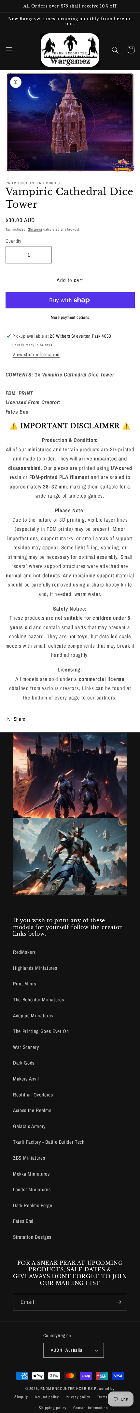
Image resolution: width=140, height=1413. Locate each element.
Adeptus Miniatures (33, 1015)
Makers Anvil (26, 1078)
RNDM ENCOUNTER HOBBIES (66, 1388)
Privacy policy (78, 1397)
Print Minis (24, 983)
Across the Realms (32, 1110)
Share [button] (19, 718)
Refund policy (47, 1397)
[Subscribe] (119, 1302)
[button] (9, 50)
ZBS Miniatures (29, 1157)
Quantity (13, 241)
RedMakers (24, 952)
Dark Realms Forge (32, 1205)
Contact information (90, 1407)
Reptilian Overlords (33, 1094)
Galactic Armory (29, 1126)
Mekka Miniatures (31, 1173)
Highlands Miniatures (35, 968)
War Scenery (26, 1047)
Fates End (23, 1221)
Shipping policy (52, 1407)
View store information (36, 354)
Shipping (35, 229)
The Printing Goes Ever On (41, 1031)
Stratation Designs (32, 1237)
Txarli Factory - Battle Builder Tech (49, 1141)
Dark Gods (24, 1062)
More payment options (70, 317)
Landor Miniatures (31, 1189)
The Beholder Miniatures (38, 999)
